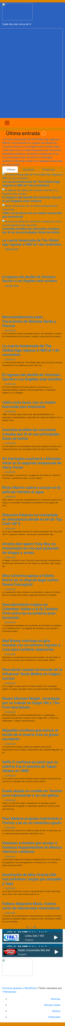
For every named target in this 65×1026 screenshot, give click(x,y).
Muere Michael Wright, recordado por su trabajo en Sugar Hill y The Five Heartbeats (31, 702)
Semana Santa (52, 1004)
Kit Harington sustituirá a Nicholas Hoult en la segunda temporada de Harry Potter (32, 463)
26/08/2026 (12, 249)
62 (34, 927)
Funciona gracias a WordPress (19, 988)
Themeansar (9, 991)
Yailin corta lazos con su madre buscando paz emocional (29, 404)
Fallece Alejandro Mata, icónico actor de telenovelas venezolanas (31, 905)
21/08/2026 (9, 856)
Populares (28, 169)
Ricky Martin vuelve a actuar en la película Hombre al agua (31, 489)
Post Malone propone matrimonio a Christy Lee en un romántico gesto (32, 820)
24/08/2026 (10, 497)
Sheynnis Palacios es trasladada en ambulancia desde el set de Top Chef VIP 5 (32, 519)
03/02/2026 (10, 331)
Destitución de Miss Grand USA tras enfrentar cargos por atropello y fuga (32, 879)
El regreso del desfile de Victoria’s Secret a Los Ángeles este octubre (32, 199)
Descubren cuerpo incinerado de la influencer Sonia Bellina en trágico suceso (32, 673)
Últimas (11, 169)
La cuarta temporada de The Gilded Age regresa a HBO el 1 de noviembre (31, 183)
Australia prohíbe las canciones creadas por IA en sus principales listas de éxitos (31, 230)
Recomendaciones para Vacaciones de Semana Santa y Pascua (29, 321)
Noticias (55, 998)
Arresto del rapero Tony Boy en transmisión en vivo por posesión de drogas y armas (30, 548)
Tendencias (48, 169)
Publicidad (54, 1016)
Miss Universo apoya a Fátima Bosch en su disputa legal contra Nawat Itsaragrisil (30, 580)
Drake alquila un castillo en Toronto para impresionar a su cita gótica (32, 793)
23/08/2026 (10, 622)
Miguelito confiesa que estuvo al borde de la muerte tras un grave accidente (30, 734)
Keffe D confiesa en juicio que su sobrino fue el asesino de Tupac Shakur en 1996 (30, 766)
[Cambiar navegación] (35, 123)
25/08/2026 (10, 411)
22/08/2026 (10, 744)
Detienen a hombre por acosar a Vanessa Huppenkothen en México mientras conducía (32, 847)
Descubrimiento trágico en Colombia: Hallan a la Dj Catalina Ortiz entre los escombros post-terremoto (30, 611)
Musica (56, 1010)
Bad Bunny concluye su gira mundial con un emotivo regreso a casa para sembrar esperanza (31, 645)
